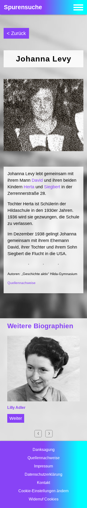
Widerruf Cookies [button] (43, 499)
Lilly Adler (16, 407)
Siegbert (52, 186)
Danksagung (44, 450)
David (37, 180)
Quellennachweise (21, 283)
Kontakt (43, 483)
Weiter (15, 418)
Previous (38, 433)
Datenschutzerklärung (43, 474)
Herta (29, 186)
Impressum (43, 466)
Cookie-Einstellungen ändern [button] (43, 491)
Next (49, 433)
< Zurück (16, 33)
